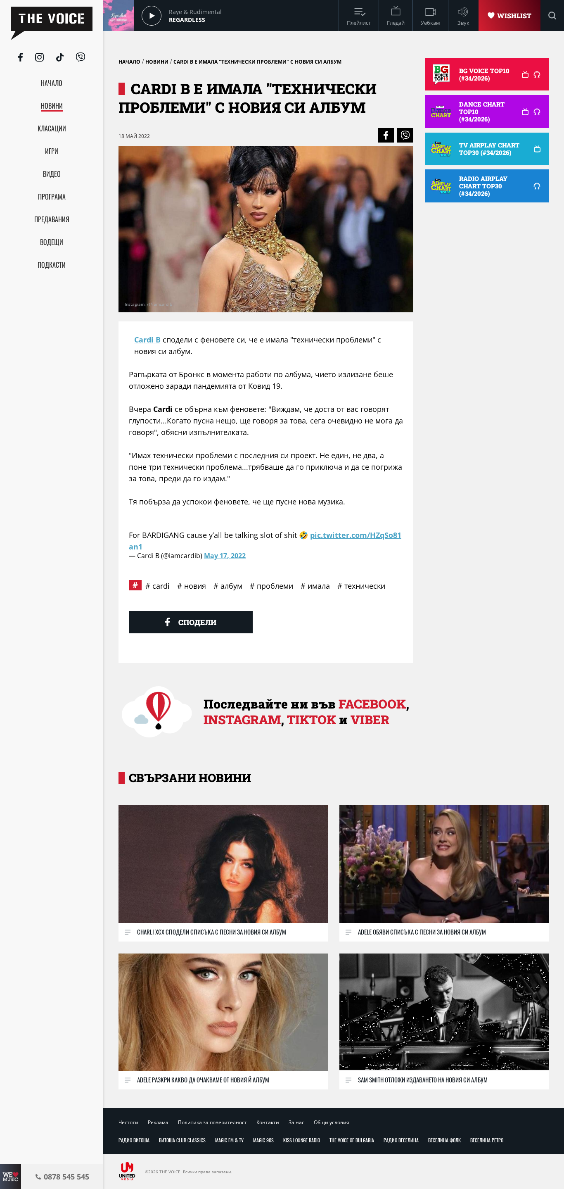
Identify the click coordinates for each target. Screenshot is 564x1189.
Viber (370, 719)
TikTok (311, 719)
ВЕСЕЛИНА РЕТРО (486, 1140)
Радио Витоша (133, 1140)
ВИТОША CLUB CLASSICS (182, 1140)
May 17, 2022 (225, 555)
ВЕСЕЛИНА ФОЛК (444, 1140)
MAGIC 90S (263, 1140)
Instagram (242, 719)
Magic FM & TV (229, 1140)
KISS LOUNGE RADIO (301, 1140)
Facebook (372, 704)
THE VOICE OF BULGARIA (351, 1140)
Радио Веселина (401, 1140)
